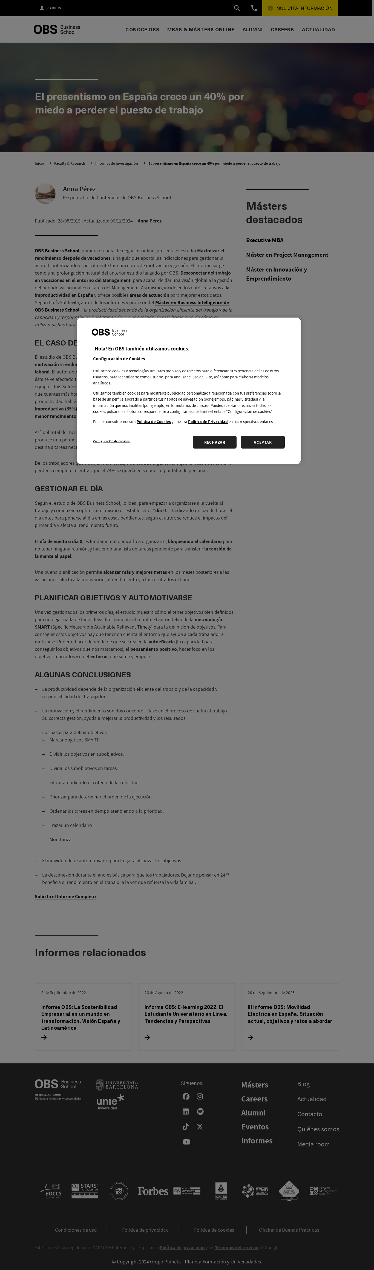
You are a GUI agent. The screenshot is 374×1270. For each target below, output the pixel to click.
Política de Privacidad (208, 421)
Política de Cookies (154, 421)
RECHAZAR (214, 442)
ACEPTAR (263, 442)
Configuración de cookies (111, 441)
